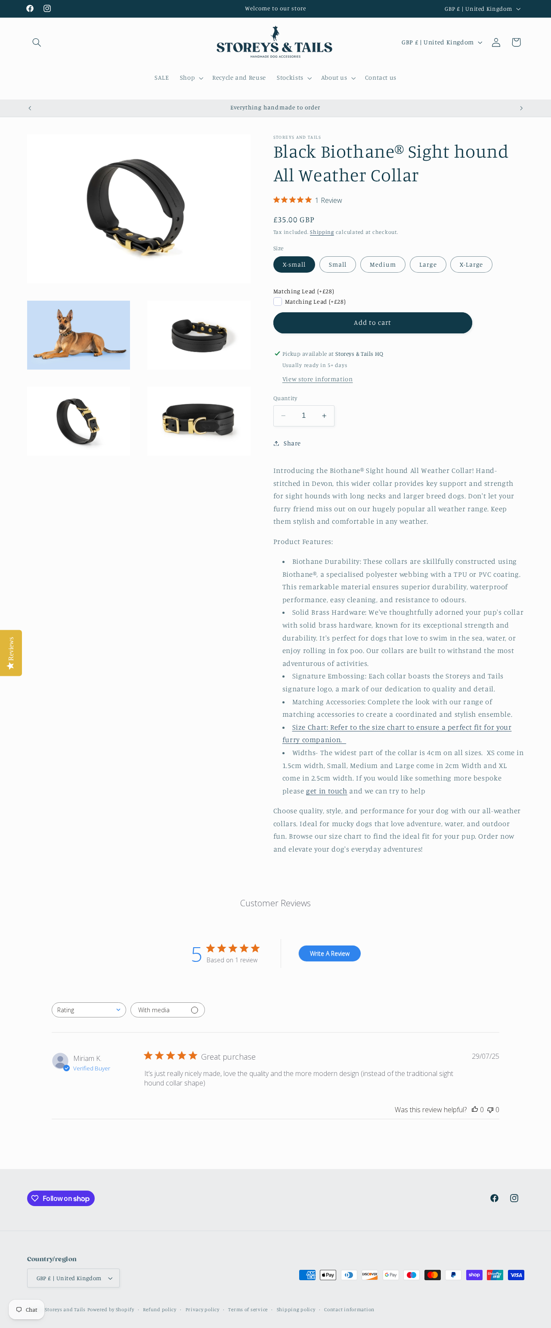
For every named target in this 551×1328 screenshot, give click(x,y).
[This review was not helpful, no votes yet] (490, 1109)
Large (427, 264)
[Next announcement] (521, 108)
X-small (294, 264)
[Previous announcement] (29, 108)
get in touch (326, 791)
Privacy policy (203, 1309)
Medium (383, 264)
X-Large (471, 264)
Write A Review (330, 953)
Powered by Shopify (110, 1309)
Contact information (349, 1309)
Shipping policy (296, 1309)
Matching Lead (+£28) (303, 291)
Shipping (322, 232)
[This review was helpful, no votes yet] (475, 1109)
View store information (317, 379)
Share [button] (292, 443)
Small (338, 264)
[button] (37, 42)
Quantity (285, 398)
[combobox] (89, 1009)
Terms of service (248, 1309)
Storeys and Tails (65, 1309)
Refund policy (159, 1309)
